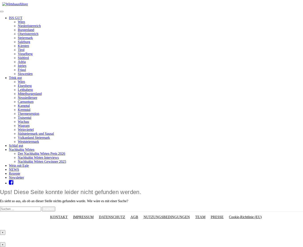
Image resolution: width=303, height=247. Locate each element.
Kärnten (23, 46)
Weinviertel (26, 129)
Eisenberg (25, 86)
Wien (21, 22)
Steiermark (25, 38)
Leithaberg (25, 90)
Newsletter (16, 177)
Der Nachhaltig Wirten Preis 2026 (41, 153)
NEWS (14, 169)
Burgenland (26, 30)
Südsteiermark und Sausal (36, 133)
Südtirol (23, 58)
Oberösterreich (28, 34)
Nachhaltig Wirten (21, 149)
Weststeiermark (28, 141)
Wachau (23, 122)
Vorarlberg (25, 54)
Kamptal (24, 106)
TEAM (200, 217)
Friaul (22, 70)
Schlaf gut (16, 145)
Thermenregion (28, 114)
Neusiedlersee (27, 98)
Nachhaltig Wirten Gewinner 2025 (42, 161)
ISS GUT (15, 18)
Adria (22, 62)
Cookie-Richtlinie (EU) (245, 217)
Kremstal (24, 110)
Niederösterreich (29, 26)
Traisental (24, 118)
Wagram (24, 125)
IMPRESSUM (83, 217)
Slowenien (25, 74)
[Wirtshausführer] (15, 4)
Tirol (21, 50)
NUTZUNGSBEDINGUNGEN (167, 217)
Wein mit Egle (19, 165)
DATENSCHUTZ (112, 217)
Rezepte (14, 173)
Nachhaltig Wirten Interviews (38, 157)
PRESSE (217, 217)
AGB (134, 217)
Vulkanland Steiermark (34, 137)
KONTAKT (59, 217)
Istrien (22, 66)
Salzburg (24, 42)
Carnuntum (25, 102)
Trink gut (15, 78)
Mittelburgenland (30, 94)
